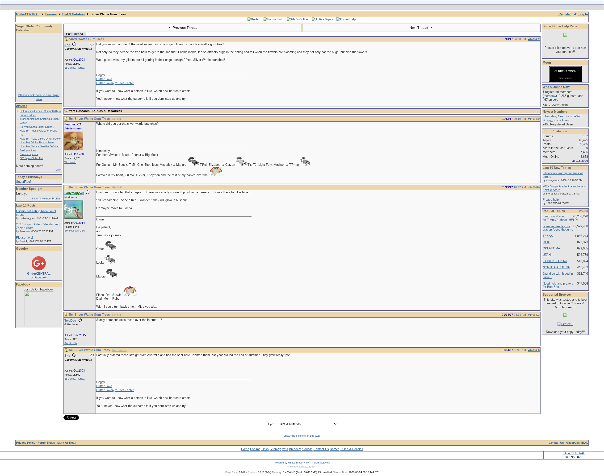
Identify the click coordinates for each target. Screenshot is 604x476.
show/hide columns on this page (302, 435)
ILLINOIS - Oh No (555, 261)
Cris (560, 116)
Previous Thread (184, 27)
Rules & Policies (351, 449)
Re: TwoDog (119, 350)
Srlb (67, 45)
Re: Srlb (117, 118)
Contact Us (556, 442)
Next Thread (419, 27)
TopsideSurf (573, 116)
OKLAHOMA (551, 248)
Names (335, 449)
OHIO (546, 242)
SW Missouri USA (74, 230)
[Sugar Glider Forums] (268, 7)
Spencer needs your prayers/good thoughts (558, 228)
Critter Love (104, 79)
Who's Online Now (556, 87)
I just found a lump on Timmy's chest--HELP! (560, 218)
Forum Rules (46, 442)
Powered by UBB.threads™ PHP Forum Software (302, 462)
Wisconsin (70, 162)
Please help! (24, 237)
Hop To (271, 424)
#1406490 (534, 187)
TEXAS (548, 236)
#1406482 (534, 39)
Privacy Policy (25, 442)
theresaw (550, 96)
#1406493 (534, 314)
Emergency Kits (29, 154)
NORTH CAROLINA (556, 267)
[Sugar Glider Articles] (289, 7)
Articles (21, 106)
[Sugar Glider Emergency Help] (354, 7)
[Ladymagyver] (73, 217)
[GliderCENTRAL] (39, 325)
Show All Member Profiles (46, 198)
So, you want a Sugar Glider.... (37, 126)
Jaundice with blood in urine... (558, 275)
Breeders (295, 449)
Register (564, 14)
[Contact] (333, 7)
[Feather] (73, 149)
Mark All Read (66, 442)
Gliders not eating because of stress (36, 212)
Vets (285, 449)
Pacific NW (70, 343)
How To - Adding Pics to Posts (37, 142)
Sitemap (275, 449)
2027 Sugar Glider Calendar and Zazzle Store (37, 226)
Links (265, 449)
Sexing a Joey (28, 150)
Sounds (307, 449)
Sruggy (547, 120)
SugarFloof (23, 181)
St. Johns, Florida (74, 67)
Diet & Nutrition (73, 14)
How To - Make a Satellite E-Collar (39, 146)
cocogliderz (562, 120)
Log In (583, 14)
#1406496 (534, 350)
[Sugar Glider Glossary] (311, 7)
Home (245, 449)
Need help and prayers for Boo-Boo (558, 285)
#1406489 (534, 118)
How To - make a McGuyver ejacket (40, 138)
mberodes (549, 116)
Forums (51, 14)
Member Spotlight (29, 188)
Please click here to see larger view (38, 97)
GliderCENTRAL (27, 14)
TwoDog (70, 320)
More (58, 170)
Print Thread (74, 34)
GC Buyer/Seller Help (32, 158)
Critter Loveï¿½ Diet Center (115, 83)
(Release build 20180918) (302, 466)
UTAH (547, 255)
